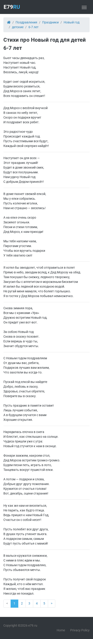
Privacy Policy (80, 630)
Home (61, 630)
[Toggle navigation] (84, 7)
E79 (12, 7)
